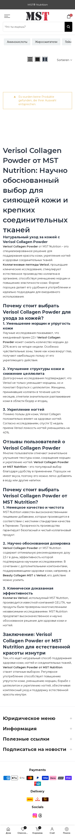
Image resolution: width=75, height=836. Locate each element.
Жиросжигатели (46, 42)
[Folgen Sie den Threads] (40, 815)
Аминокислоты (17, 42)
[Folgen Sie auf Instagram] (35, 815)
